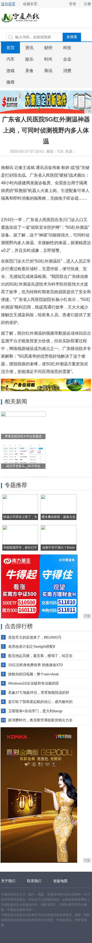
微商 (10, 82)
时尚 (48, 59)
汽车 (10, 59)
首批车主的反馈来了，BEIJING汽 (34, 637)
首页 (10, 48)
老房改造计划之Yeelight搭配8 (31, 646)
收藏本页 (30, 4)
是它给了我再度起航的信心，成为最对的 (40, 702)
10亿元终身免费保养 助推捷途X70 (35, 665)
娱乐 (29, 59)
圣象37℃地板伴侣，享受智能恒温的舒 (38, 692)
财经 (48, 48)
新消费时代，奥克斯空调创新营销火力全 (40, 720)
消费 (67, 71)
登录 (72, 4)
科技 (67, 48)
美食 (29, 71)
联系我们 (34, 881)
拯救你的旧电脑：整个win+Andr (33, 674)
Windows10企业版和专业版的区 (33, 683)
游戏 (10, 71)
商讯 (48, 71)
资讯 (29, 48)
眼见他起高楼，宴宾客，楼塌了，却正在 (40, 656)
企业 (67, 59)
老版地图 (60, 881)
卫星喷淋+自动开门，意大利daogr (35, 711)
